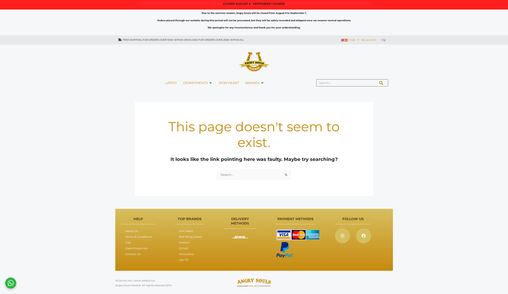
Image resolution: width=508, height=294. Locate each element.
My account (368, 39)
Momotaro (186, 254)
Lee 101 (183, 260)
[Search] (381, 82)
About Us (131, 231)
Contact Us (133, 254)
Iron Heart (186, 231)
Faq (127, 242)
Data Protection (136, 248)
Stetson (184, 242)
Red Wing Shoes (190, 237)
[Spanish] (346, 40)
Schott (183, 248)
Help (352, 39)
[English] (343, 40)
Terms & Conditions (138, 237)
